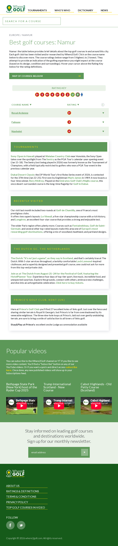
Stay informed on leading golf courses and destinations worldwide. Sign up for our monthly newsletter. (59, 436)
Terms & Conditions (21, 496)
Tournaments (37, 10)
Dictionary (85, 10)
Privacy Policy (17, 502)
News (104, 10)
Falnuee (16, 122)
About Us (12, 485)
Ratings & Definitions (22, 491)
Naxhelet (17, 131)
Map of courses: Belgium (27, 76)
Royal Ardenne (20, 112)
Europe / (15, 34)
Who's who (62, 10)
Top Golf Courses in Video (25, 507)
